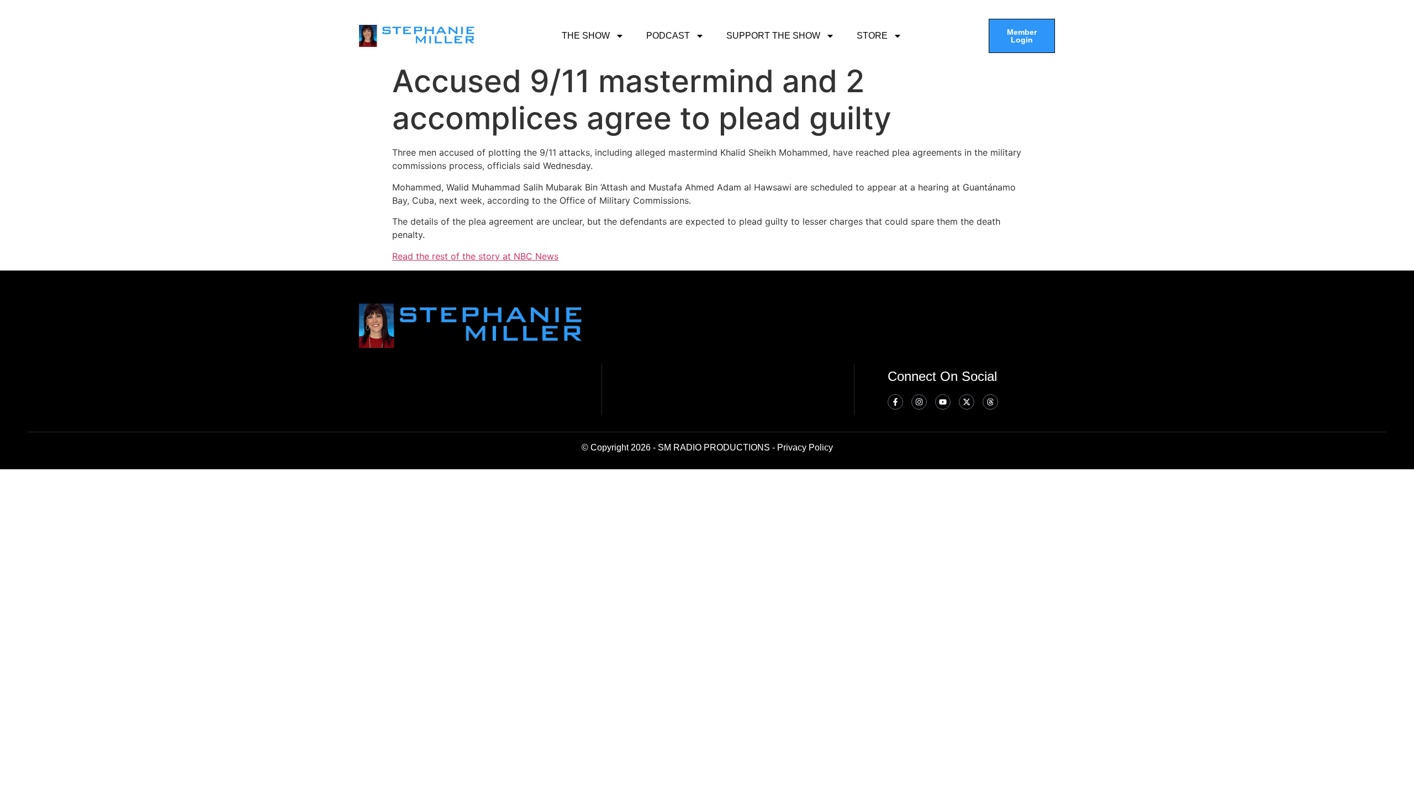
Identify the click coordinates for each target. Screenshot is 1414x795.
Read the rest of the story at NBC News (475, 256)
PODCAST (668, 35)
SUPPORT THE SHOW (773, 35)
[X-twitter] (966, 402)
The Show (586, 35)
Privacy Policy (805, 447)
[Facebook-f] (895, 402)
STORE (872, 35)
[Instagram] (919, 402)
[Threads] (990, 402)
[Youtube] (943, 402)
